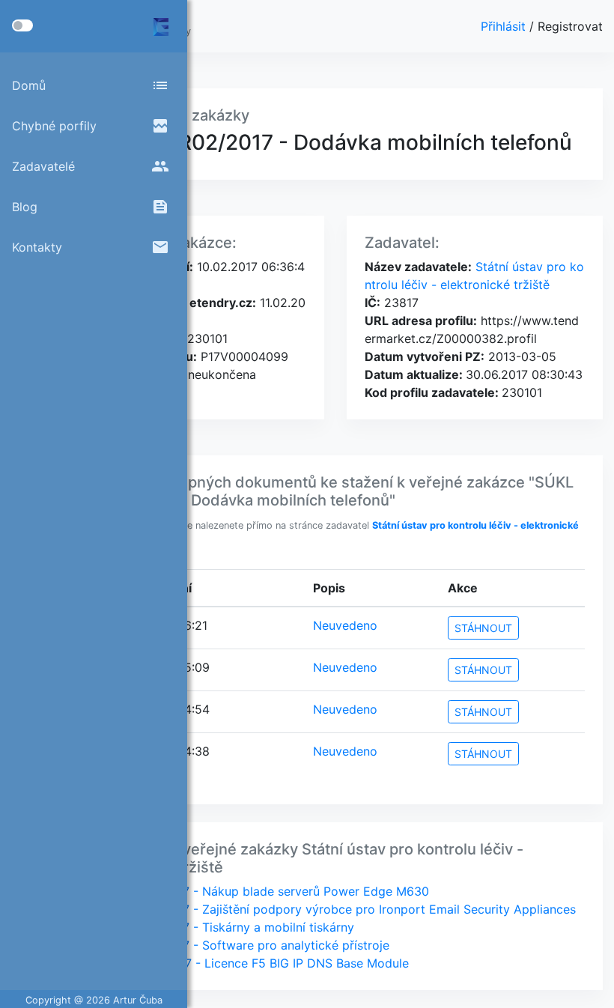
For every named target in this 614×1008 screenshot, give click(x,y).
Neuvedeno (345, 625)
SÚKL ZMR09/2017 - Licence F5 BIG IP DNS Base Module (247, 963)
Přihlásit (505, 26)
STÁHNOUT (483, 628)
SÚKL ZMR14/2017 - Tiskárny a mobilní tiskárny (219, 927)
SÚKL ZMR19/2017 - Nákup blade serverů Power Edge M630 (257, 891)
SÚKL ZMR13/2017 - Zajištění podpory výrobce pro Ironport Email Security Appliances (330, 909)
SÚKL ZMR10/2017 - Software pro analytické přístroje (237, 945)
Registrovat (570, 26)
